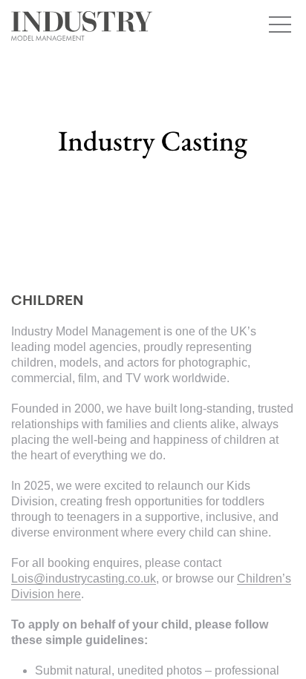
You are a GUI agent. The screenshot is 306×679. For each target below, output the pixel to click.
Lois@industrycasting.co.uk (83, 578)
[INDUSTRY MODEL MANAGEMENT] (81, 26)
